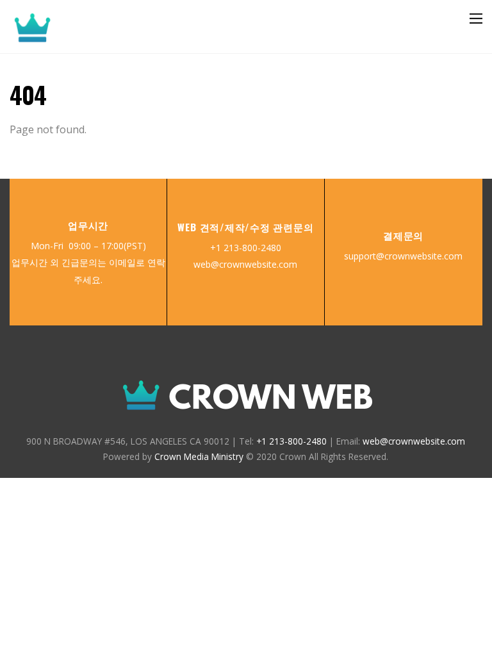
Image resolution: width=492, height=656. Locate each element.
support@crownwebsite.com (403, 256)
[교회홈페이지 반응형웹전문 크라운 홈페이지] (96, 37)
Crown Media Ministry (198, 456)
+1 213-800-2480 (245, 248)
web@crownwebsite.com (245, 264)
